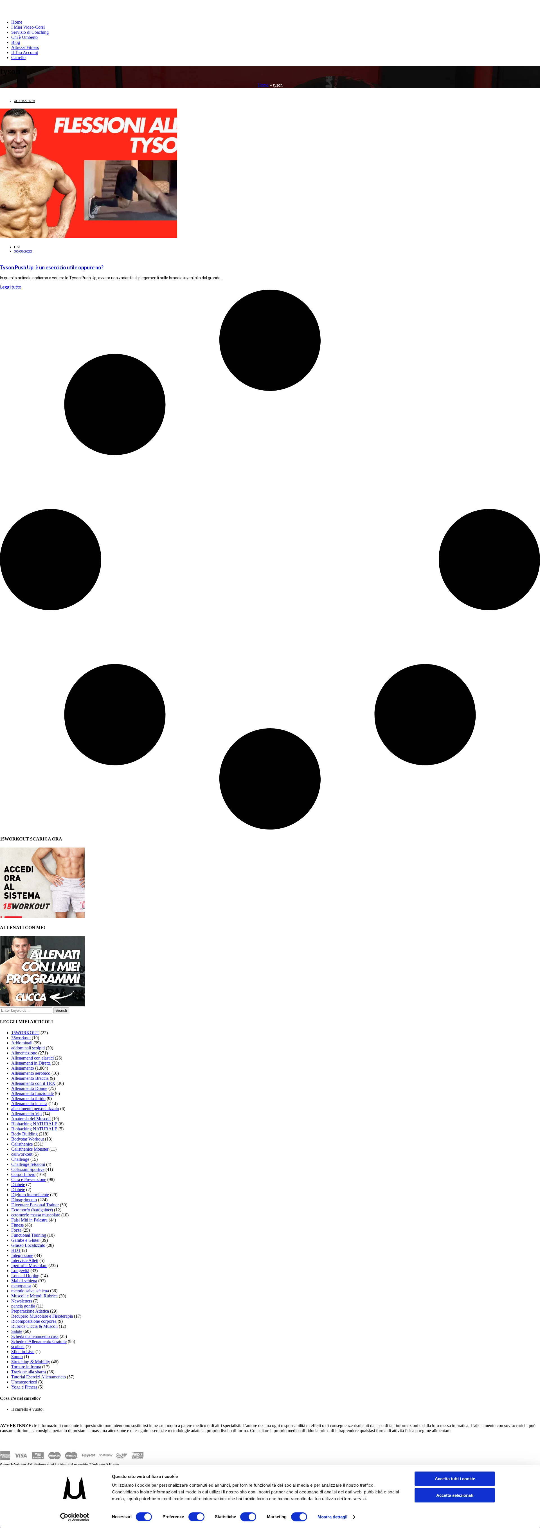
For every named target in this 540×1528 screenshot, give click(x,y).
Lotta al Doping (25, 1275)
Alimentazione (24, 1053)
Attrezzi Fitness (25, 47)
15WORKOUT (25, 1032)
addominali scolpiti (28, 1047)
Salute (16, 1331)
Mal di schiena (24, 1280)
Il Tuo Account (24, 52)
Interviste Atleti (24, 1260)
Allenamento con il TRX (33, 1083)
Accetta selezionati (454, 1495)
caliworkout (21, 1154)
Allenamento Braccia (30, 1078)
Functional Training (28, 1235)
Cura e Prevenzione (28, 1179)
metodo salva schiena (30, 1290)
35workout (21, 1037)
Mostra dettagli (333, 1517)
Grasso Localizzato (28, 1245)
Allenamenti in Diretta (31, 1063)
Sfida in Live (22, 1351)
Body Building (24, 1134)
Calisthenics (22, 1144)
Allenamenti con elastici (32, 1058)
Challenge (20, 1159)
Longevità (20, 1270)
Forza (16, 1230)
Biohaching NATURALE (34, 1123)
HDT (16, 1250)
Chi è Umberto (24, 37)
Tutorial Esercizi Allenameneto (38, 1376)
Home (16, 22)
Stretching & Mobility (30, 1361)
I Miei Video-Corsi (28, 27)
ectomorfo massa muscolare (35, 1215)
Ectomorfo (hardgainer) (32, 1209)
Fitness (17, 1225)
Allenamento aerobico (30, 1073)
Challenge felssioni (28, 1164)
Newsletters (21, 1301)
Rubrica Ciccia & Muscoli (34, 1326)
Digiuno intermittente (30, 1194)
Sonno (17, 1356)
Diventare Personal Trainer (35, 1204)
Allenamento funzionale (32, 1093)
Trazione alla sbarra (28, 1371)
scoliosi (17, 1346)
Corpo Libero (23, 1174)
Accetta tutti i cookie (455, 1478)
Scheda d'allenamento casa (34, 1336)
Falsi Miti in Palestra (29, 1220)
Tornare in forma (26, 1366)
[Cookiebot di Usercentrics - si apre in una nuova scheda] (74, 1517)
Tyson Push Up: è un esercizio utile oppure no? (52, 267)
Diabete (18, 1184)
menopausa (21, 1285)
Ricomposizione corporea (34, 1321)
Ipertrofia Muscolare (29, 1265)
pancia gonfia (23, 1306)
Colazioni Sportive (27, 1169)
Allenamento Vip (26, 1113)
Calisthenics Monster (29, 1149)
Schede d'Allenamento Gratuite (39, 1341)
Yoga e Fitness (24, 1387)
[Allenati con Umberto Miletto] (42, 1004)
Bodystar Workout (27, 1139)
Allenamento (24, 101)
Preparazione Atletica (30, 1311)
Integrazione (22, 1255)
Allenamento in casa (29, 1103)
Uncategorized (24, 1382)
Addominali (21, 1042)
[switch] (196, 1516)
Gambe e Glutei (25, 1240)
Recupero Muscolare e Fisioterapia (42, 1316)
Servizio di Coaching (30, 32)
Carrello (18, 57)
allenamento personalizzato (35, 1108)
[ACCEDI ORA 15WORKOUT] (42, 916)
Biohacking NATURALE (34, 1128)
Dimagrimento (24, 1199)
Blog (15, 42)
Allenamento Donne (29, 1088)
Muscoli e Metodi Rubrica (34, 1295)
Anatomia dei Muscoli (31, 1118)
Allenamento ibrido (28, 1098)
